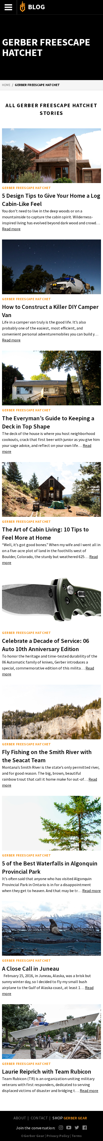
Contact (39, 1117)
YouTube (68, 1127)
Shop (69, 1117)
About (20, 1117)
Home (6, 85)
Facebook (84, 1127)
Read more (11, 228)
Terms (77, 1136)
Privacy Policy (57, 1136)
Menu (8, 7)
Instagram (61, 1127)
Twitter (76, 1127)
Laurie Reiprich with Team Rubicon (46, 1071)
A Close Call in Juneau (30, 968)
